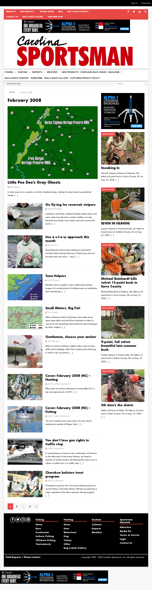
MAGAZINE (113, 72)
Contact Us (12, 17)
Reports (96, 529)
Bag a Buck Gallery (75, 548)
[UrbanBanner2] (76, 31)
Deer (66, 529)
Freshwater (42, 532)
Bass (38, 529)
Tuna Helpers (55, 276)
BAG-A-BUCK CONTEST (78, 12)
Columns (97, 525)
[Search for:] (129, 83)
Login (123, 539)
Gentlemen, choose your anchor (70, 337)
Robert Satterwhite (55, 481)
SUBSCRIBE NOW (55, 17)
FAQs (60, 12)
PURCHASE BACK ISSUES (94, 72)
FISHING (9, 72)
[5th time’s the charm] (122, 385)
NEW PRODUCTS (70, 72)
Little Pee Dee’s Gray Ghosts (34, 183)
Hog (66, 536)
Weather (97, 532)
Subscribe (146, 3)
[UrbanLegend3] (122, 127)
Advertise (125, 527)
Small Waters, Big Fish (62, 308)
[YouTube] (139, 11)
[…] (16, 195)
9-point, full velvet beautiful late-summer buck (118, 345)
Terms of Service (129, 535)
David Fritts (52, 245)
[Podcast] (145, 11)
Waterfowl (70, 532)
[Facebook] (128, 11)
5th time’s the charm (117, 405)
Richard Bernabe (55, 209)
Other (67, 544)
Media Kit (11, 12)
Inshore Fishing (45, 536)
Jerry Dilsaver (53, 280)
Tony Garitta (53, 312)
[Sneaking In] (122, 148)
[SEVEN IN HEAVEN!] (122, 204)
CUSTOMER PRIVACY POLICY (85, 78)
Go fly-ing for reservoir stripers (70, 205)
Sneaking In (110, 168)
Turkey (68, 540)
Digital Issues (47, 12)
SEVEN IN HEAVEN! (115, 223)
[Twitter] (134, 11)
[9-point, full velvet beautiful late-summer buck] (122, 322)
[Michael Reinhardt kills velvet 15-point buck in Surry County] (122, 259)
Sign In (134, 3)
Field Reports (27, 12)
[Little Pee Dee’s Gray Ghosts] (53, 142)
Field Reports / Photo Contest (23, 557)
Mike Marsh (15, 187)
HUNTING (22, 72)
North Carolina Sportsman (59, 384)
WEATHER (52, 72)
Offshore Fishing (45, 540)
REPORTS (37, 72)
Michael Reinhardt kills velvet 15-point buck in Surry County (119, 282)
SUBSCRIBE (37, 78)
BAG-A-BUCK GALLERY (33, 17)
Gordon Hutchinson (56, 448)
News (39, 525)
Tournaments (43, 544)
